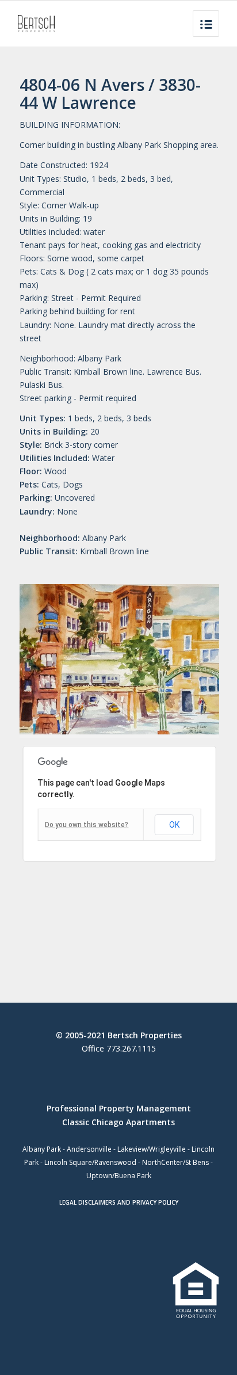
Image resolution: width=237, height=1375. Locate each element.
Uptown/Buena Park (118, 1175)
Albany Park (41, 1149)
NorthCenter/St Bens (175, 1162)
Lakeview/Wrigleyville (151, 1149)
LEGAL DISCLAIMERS (87, 1202)
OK (174, 824)
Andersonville (89, 1149)
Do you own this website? (86, 825)
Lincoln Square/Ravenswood (90, 1162)
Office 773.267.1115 (119, 1048)
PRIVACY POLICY (155, 1202)
